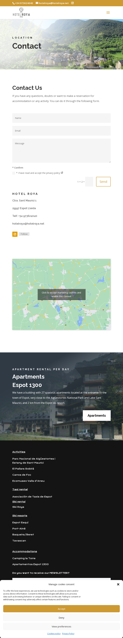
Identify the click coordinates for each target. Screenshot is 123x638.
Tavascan (19, 540)
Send (103, 181)
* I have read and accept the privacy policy (38, 172)
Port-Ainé (19, 528)
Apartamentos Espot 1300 (30, 564)
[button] (118, 584)
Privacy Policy (68, 633)
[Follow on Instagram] (14, 234)
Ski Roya (18, 507)
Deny (61, 617)
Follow (24, 233)
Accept (61, 608)
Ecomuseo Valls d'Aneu (28, 481)
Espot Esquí (20, 522)
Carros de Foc (21, 475)
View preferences (61, 626)
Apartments (97, 415)
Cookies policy (54, 633)
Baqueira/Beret (23, 534)
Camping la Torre (24, 558)
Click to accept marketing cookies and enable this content (61, 294)
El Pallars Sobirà (23, 468)
